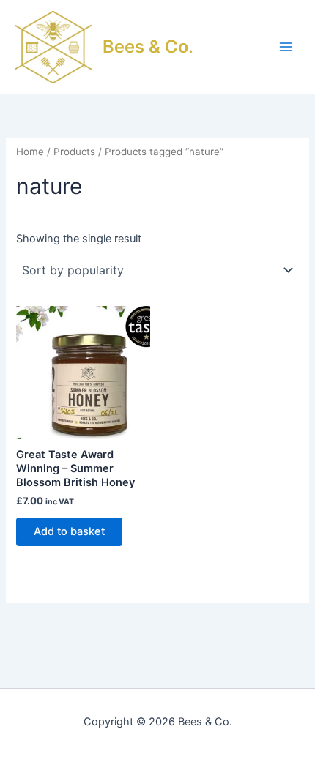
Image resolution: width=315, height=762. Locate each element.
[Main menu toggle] (285, 46)
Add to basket (69, 531)
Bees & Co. (148, 46)
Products (74, 151)
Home (30, 151)
